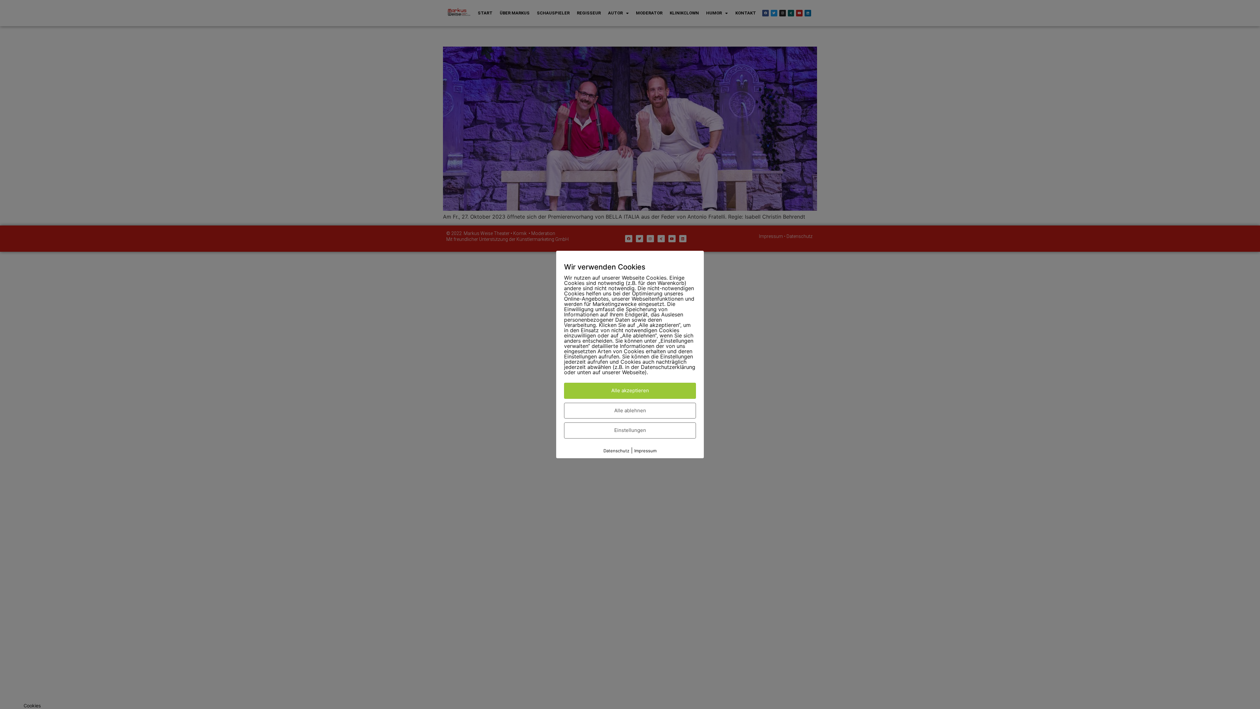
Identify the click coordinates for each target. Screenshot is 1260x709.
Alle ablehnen (630, 410)
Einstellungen (630, 430)
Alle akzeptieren (630, 390)
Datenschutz (616, 450)
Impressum (645, 450)
